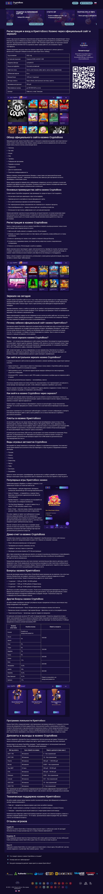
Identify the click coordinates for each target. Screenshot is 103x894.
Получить (91, 24)
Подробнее (60, 24)
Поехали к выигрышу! (83, 56)
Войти (75, 3)
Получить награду (27, 24)
